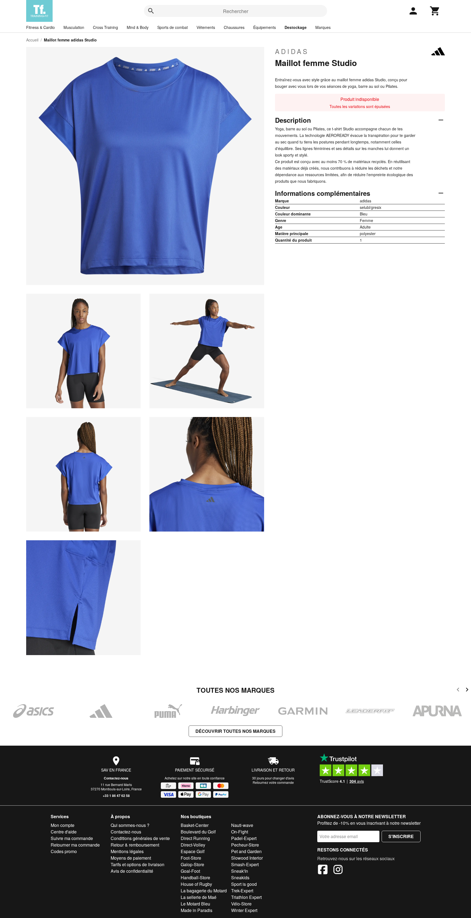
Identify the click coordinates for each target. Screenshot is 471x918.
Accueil (32, 40)
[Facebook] (322, 870)
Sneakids (240, 877)
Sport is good (244, 884)
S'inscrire (401, 836)
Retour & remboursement (135, 845)
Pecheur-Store (245, 845)
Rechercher (235, 10)
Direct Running (195, 838)
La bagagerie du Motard (204, 890)
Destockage (296, 27)
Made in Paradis (196, 910)
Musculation (74, 27)
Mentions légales (127, 851)
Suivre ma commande (72, 838)
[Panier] (435, 10)
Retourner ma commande (75, 845)
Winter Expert (244, 910)
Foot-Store (191, 858)
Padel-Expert (243, 838)
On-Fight (239, 832)
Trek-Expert (242, 890)
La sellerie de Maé (198, 897)
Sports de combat (172, 27)
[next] (467, 690)
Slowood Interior (247, 858)
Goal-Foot (190, 871)
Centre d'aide (64, 832)
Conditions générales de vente (140, 838)
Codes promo (64, 851)
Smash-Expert (245, 864)
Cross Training (105, 27)
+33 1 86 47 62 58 (116, 795)
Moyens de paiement (131, 858)
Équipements (264, 27)
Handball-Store (195, 877)
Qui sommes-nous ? (130, 825)
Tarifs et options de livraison (137, 864)
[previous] (458, 690)
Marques (323, 27)
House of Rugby (196, 884)
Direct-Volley (193, 845)
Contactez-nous (116, 778)
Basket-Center (195, 825)
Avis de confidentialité (132, 871)
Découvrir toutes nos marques (235, 731)
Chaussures (234, 27)
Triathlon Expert (246, 897)
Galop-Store (192, 864)
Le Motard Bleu (195, 904)
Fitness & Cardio (40, 27)
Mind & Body (138, 27)
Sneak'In (239, 871)
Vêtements (206, 27)
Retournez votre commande (273, 782)
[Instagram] (338, 870)
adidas (292, 51)
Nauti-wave (242, 825)
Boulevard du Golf (198, 832)
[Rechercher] (151, 11)
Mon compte (62, 825)
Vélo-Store (241, 904)
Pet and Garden (246, 851)
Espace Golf (192, 851)
